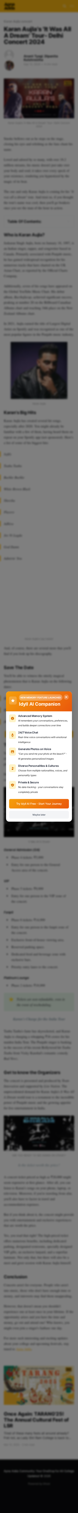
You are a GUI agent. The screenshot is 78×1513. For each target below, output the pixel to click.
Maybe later (39, 814)
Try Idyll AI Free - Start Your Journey (39, 803)
